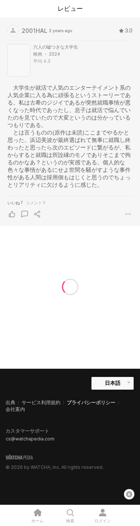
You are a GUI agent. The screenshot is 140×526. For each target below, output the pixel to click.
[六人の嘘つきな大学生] (18, 60)
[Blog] (129, 494)
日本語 (113, 383)
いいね (15, 202)
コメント (35, 202)
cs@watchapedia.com (30, 439)
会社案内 (15, 409)
